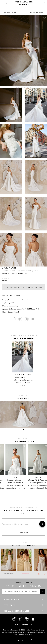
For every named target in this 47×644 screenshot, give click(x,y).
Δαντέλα (21, 309)
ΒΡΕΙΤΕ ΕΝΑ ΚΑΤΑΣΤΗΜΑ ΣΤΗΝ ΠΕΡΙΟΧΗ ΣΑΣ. (23, 287)
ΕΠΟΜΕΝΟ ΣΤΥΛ (36, 12)
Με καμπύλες (13, 306)
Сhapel (16, 312)
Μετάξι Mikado (30, 309)
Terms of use (30, 640)
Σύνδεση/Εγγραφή (23, 625)
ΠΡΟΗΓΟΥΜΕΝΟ (10, 12)
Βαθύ (12, 303)
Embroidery (13, 309)
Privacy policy (17, 640)
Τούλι (37, 309)
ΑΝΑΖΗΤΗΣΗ (23, 532)
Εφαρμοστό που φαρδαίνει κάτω (18, 300)
